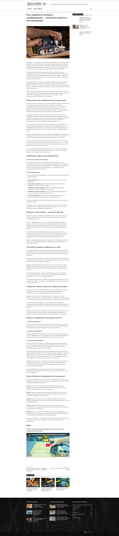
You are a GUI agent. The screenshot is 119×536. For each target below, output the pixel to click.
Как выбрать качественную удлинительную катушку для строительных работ (46, 489)
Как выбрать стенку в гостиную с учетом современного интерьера (39, 519)
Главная (27, 12)
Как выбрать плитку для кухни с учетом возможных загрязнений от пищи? (39, 505)
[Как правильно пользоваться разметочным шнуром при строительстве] (33, 482)
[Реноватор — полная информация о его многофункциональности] (76, 27)
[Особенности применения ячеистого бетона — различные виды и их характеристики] (52, 519)
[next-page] (29, 494)
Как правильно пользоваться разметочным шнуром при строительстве (32, 489)
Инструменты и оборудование (40, 12)
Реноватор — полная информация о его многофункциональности (84, 26)
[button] (91, 8)
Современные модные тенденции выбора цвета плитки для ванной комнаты (62, 512)
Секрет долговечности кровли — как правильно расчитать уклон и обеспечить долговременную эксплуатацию (36, 470)
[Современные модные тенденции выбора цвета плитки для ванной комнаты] (52, 512)
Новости (31, 12)
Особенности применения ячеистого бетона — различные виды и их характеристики (62, 518)
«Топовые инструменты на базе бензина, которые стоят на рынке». (85, 33)
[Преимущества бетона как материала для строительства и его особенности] (52, 506)
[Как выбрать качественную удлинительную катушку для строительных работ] (48, 482)
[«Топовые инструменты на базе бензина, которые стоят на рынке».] (76, 33)
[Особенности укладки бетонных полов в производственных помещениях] (29, 512)
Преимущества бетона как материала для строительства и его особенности (62, 505)
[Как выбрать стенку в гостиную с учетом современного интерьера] (29, 520)
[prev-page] (27, 494)
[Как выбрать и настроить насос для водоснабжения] (63, 482)
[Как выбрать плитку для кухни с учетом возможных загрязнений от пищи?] (29, 506)
